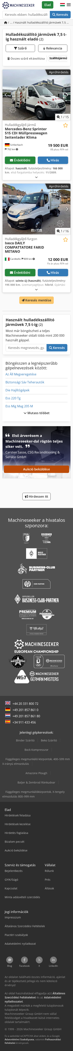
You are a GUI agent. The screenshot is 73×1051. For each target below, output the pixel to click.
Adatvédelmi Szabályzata (19, 1039)
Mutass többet (38, 413)
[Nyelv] (62, 5)
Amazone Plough (36, 773)
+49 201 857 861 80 (26, 716)
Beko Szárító (49, 740)
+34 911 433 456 (24, 722)
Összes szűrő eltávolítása (27, 58)
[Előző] (5, 94)
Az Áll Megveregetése (20, 374)
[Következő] (67, 94)
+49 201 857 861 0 (25, 710)
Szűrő (22, 48)
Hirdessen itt (38, 496)
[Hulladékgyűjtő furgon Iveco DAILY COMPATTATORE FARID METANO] (36, 209)
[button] (69, 5)
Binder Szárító (25, 740)
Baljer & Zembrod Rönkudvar (36, 782)
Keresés (61, 14)
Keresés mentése (38, 300)
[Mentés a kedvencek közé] (65, 125)
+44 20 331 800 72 (25, 704)
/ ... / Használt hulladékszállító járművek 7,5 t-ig (39, 22)
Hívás (55, 160)
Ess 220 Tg (13, 398)
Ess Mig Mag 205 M (19, 406)
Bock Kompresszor (36, 750)
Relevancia (53, 48)
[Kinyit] (36, 177)
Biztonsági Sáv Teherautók (24, 382)
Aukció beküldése (36, 469)
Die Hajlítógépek (17, 390)
